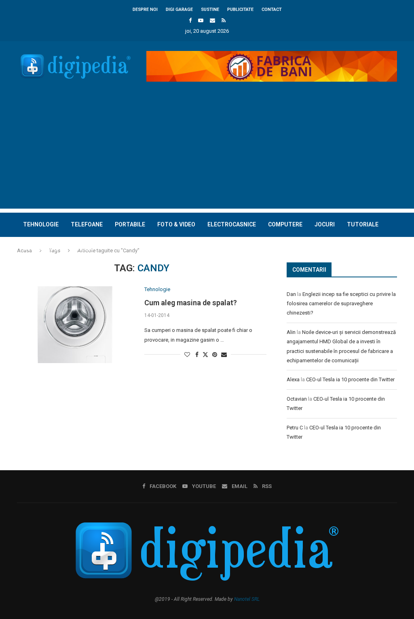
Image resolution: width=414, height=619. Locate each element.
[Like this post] (187, 354)
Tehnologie (41, 224)
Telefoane (87, 224)
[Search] (393, 272)
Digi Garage (179, 9)
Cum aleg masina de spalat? (190, 302)
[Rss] (224, 20)
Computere (285, 224)
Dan (291, 294)
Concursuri (41, 248)
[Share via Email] (224, 354)
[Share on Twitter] (205, 354)
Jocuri (325, 224)
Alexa (293, 379)
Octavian (297, 399)
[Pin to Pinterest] (214, 354)
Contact (272, 9)
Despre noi (145, 9)
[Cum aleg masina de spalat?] (74, 324)
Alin (291, 332)
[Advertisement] (207, 152)
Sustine (210, 9)
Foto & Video (176, 224)
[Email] (212, 20)
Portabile (130, 224)
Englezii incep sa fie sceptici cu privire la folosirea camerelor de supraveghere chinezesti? (341, 303)
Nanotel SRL (247, 599)
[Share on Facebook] (197, 354)
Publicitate (240, 9)
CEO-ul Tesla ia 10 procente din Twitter (350, 379)
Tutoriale (362, 224)
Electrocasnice (231, 224)
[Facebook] (190, 20)
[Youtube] (200, 20)
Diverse (82, 248)
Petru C (295, 428)
